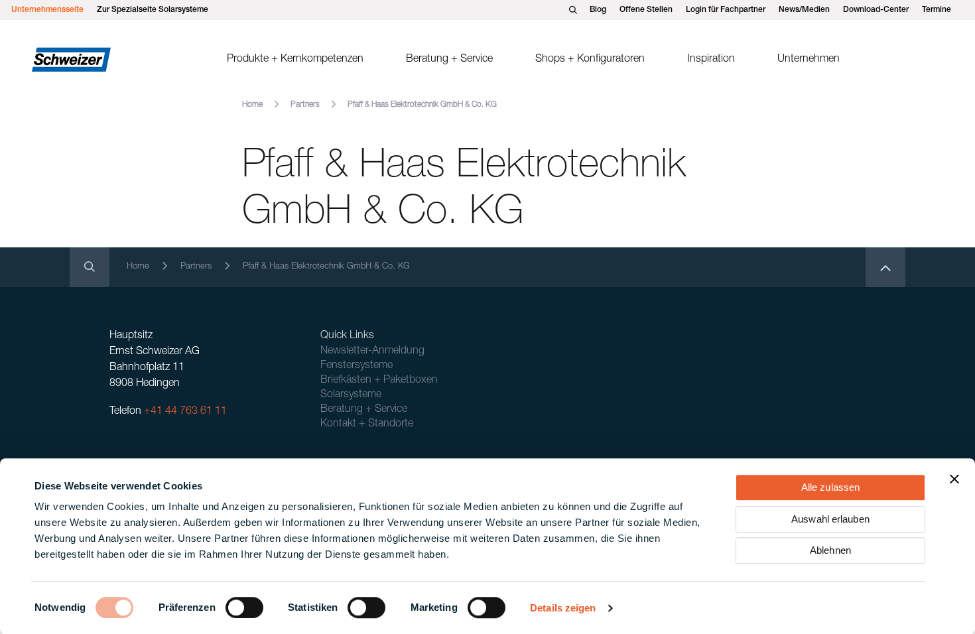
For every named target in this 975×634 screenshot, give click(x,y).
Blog (598, 10)
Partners (305, 105)
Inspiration (711, 59)
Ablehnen (830, 550)
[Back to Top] (885, 267)
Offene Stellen (646, 10)
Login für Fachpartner (725, 10)
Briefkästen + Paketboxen (379, 380)
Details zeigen (563, 607)
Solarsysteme (350, 395)
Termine (936, 10)
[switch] (244, 607)
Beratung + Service (449, 59)
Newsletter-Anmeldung (372, 351)
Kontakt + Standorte (366, 424)
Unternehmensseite (47, 10)
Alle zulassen (830, 487)
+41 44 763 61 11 (185, 412)
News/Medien (804, 10)
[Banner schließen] (954, 478)
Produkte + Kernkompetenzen (295, 59)
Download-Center (876, 10)
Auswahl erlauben (830, 519)
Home (252, 105)
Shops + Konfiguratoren (590, 59)
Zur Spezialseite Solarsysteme (152, 10)
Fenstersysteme (356, 366)
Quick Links (347, 336)
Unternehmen (808, 59)
